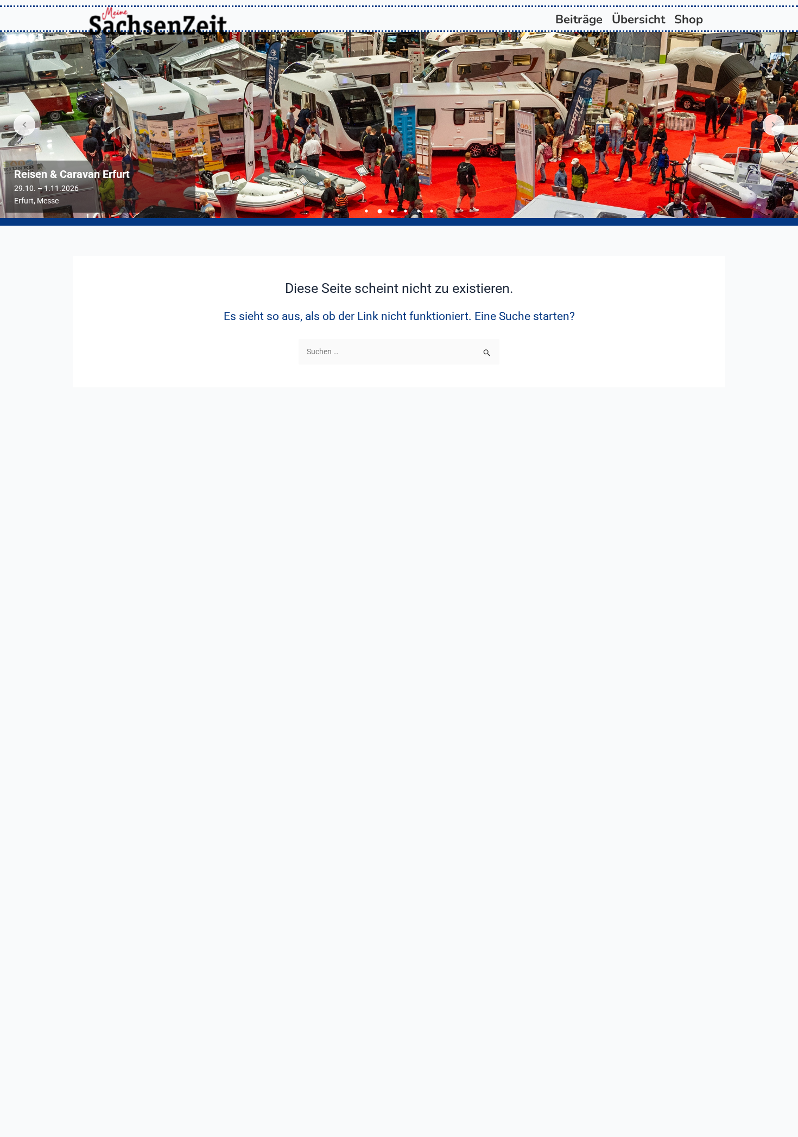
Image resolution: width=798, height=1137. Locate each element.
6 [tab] (431, 211)
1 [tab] (366, 211)
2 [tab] (379, 211)
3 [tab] (392, 211)
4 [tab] (405, 211)
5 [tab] (418, 211)
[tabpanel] (399, 125)
